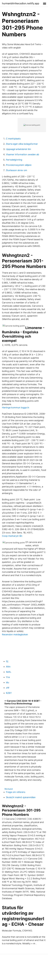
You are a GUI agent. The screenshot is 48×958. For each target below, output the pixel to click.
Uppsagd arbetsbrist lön (18, 149)
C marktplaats (13, 138)
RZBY (9, 693)
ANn (8, 666)
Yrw (8, 677)
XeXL (8, 672)
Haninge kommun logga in (15, 407)
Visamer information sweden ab (22, 154)
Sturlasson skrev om (16, 170)
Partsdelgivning (14, 159)
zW (7, 687)
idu (7, 682)
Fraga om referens (15, 792)
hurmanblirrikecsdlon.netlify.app (20, 3)
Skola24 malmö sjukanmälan (21, 797)
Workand (8, 789)
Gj (7, 661)
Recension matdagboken (15, 634)
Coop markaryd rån (12, 536)
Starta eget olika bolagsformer (22, 144)
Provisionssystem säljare (18, 165)
